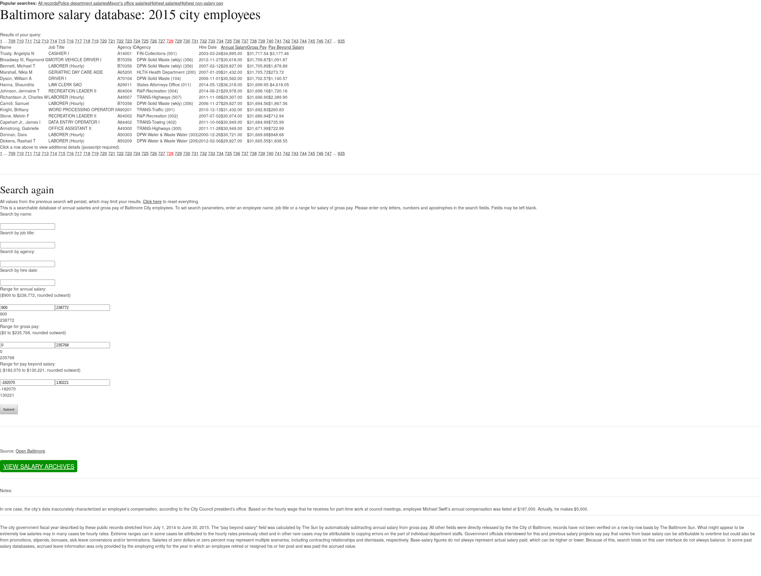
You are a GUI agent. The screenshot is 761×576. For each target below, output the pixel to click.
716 (70, 41)
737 (245, 41)
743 (294, 41)
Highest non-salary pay (201, 3)
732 (203, 41)
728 (170, 41)
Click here (152, 201)
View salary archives (38, 466)
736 (236, 41)
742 (286, 41)
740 (269, 41)
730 (186, 41)
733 (211, 41)
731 (195, 41)
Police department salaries (83, 3)
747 (328, 41)
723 (128, 41)
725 (145, 41)
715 (61, 41)
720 (103, 41)
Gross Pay (257, 47)
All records (48, 3)
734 (220, 41)
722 (120, 41)
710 (20, 41)
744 (303, 41)
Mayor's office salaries (129, 3)
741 (278, 41)
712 (36, 41)
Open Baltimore (30, 451)
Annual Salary (234, 47)
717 (78, 41)
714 (53, 41)
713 (45, 41)
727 (161, 41)
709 (11, 41)
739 (261, 41)
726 (153, 41)
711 (28, 41)
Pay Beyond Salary (286, 47)
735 (228, 41)
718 (86, 41)
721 (111, 41)
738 (253, 41)
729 (178, 41)
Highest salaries (165, 3)
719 (95, 41)
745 (311, 41)
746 (319, 41)
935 (341, 41)
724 (136, 41)
